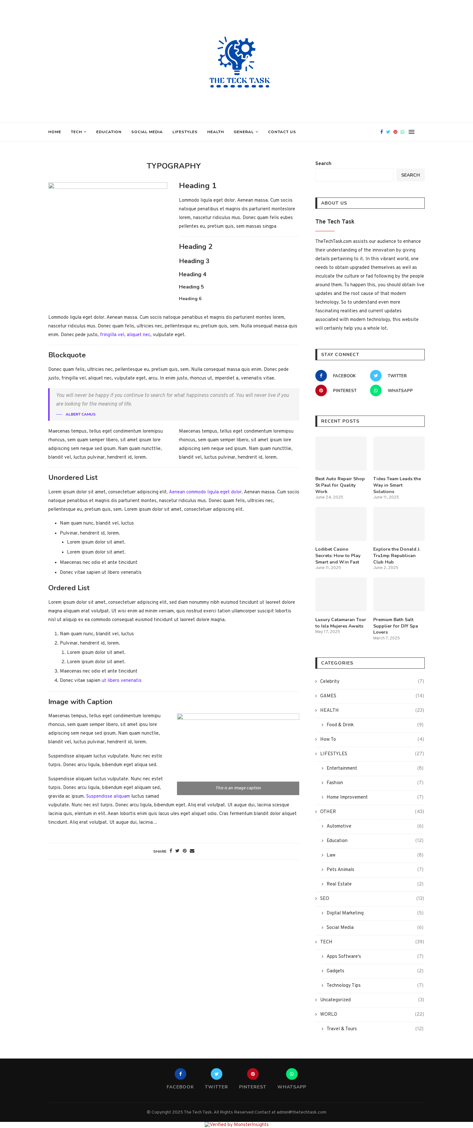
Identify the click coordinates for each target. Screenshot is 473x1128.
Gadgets (375, 971)
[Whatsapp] (402, 132)
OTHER (372, 812)
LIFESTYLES (185, 131)
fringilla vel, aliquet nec (124, 335)
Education (109, 131)
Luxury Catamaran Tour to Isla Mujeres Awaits (340, 623)
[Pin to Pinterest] (185, 851)
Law (375, 855)
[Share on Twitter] (177, 851)
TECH (76, 131)
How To (372, 740)
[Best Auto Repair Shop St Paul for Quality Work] (341, 453)
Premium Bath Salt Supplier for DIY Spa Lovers (395, 626)
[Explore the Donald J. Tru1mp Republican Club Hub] (399, 524)
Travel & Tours (375, 1029)
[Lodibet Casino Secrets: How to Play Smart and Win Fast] (341, 524)
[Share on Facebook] (171, 851)
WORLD (372, 1015)
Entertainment (375, 769)
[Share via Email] (192, 851)
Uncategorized (372, 1000)
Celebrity (372, 682)
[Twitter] (388, 132)
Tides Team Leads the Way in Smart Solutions (397, 485)
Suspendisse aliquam (108, 796)
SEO (372, 899)
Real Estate (375, 884)
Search (323, 164)
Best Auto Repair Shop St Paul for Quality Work (340, 485)
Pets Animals (375, 870)
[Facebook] (381, 132)
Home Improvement (375, 797)
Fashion (375, 783)
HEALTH (215, 131)
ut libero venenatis (122, 681)
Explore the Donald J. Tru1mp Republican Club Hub (396, 555)
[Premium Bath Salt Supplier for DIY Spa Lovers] (399, 594)
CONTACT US (282, 131)
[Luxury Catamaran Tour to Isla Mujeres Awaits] (341, 594)
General (244, 131)
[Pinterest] (395, 132)
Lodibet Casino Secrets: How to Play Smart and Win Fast (337, 555)
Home (54, 131)
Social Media (147, 131)
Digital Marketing (375, 913)
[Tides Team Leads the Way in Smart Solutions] (399, 453)
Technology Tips (375, 986)
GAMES (372, 696)
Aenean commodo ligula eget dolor (205, 492)
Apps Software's (375, 957)
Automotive (375, 826)
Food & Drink (375, 725)
